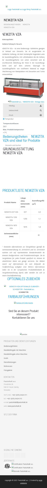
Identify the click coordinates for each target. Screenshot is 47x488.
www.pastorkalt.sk (14, 406)
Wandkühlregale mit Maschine (15, 350)
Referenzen (8, 366)
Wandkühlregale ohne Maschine (15, 354)
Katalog (11, 106)
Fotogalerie (8, 370)
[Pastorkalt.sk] (23, 9)
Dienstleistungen (10, 362)
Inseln (6, 358)
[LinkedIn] (25, 2)
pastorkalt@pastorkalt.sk (18, 402)
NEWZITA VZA (9, 27)
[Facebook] (19, 2)
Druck (11, 115)
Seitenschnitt (13, 110)
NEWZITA (26, 24)
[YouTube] (22, 2)
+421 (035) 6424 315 (14, 398)
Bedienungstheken (12, 24)
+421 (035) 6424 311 (19, 395)
